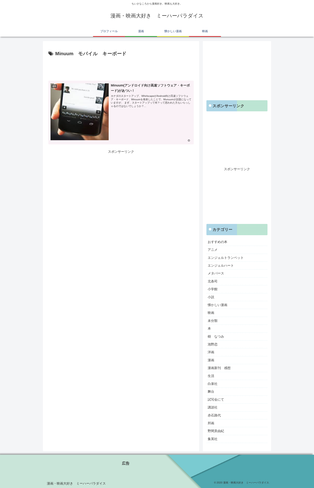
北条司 (213, 281)
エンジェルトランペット (226, 258)
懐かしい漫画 (217, 305)
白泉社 (213, 384)
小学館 (213, 289)
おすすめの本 (217, 242)
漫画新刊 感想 (219, 368)
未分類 (213, 321)
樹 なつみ (216, 336)
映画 (211, 313)
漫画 (211, 360)
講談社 (213, 407)
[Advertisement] (121, 68)
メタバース (216, 273)
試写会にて (216, 399)
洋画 (211, 352)
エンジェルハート (221, 265)
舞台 (211, 391)
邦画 (211, 423)
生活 (211, 376)
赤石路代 (214, 415)
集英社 (213, 439)
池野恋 (213, 344)
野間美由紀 (216, 431)
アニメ (213, 250)
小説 (211, 297)
